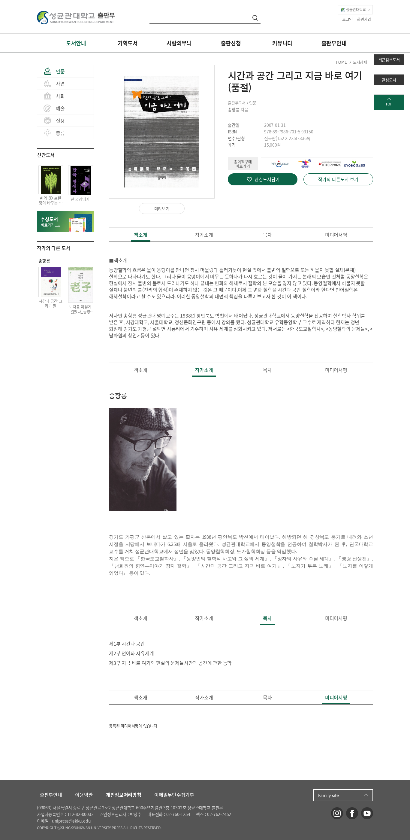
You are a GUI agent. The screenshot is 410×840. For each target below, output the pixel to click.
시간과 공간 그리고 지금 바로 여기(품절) (295, 81)
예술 (60, 108)
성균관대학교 (356, 9)
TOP (388, 104)
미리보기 (162, 208)
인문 (60, 71)
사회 (60, 95)
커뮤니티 (282, 43)
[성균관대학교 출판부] (76, 17)
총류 (60, 132)
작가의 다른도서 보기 (338, 179)
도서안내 (76, 43)
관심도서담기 (267, 179)
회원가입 (364, 19)
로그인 (347, 19)
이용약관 (84, 794)
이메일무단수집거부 (174, 794)
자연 (60, 83)
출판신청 (231, 43)
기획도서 (128, 43)
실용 (60, 120)
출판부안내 (334, 43)
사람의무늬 (179, 43)
